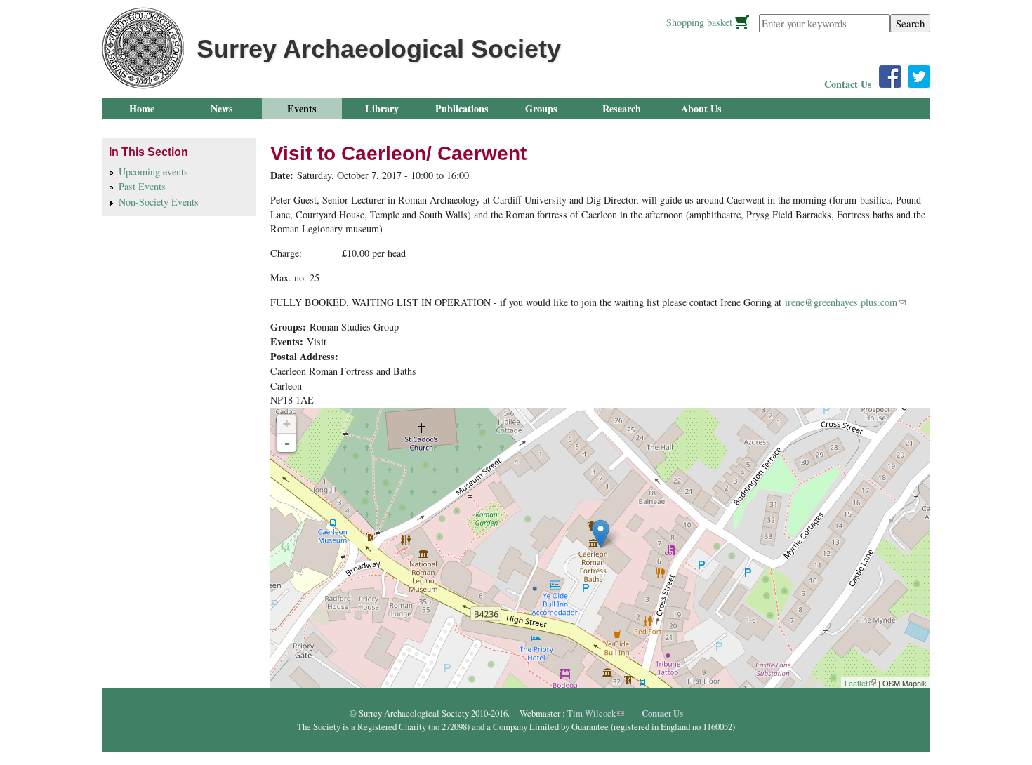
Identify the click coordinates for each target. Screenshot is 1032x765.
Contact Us (848, 83)
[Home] (143, 48)
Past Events (142, 186)
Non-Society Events (159, 201)
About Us (701, 108)
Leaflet (860, 682)
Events (302, 108)
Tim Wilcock (595, 713)
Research (621, 108)
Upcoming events (153, 171)
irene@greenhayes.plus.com (845, 302)
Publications (462, 108)
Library (382, 108)
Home (141, 108)
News (222, 108)
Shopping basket (699, 22)
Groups (541, 108)
